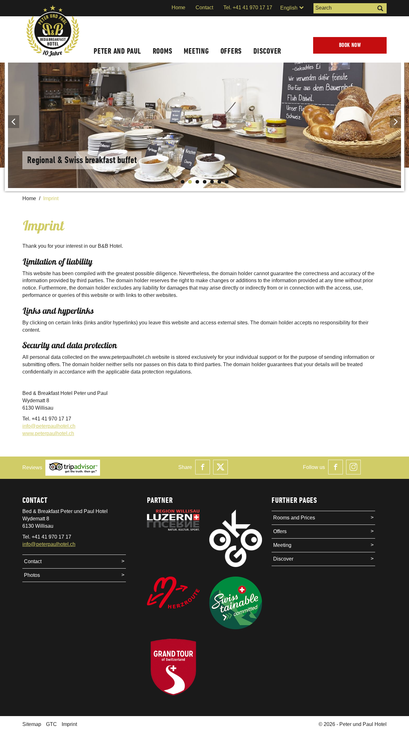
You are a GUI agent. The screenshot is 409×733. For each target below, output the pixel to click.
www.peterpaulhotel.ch (48, 433)
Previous (13, 121)
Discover (267, 51)
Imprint (69, 724)
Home (178, 7)
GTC (51, 724)
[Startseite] (52, 31)
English (289, 8)
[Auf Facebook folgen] (335, 467)
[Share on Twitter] (220, 467)
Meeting (196, 51)
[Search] (380, 8)
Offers (231, 51)
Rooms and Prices (294, 517)
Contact (204, 7)
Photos (32, 575)
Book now (350, 45)
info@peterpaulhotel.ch (48, 426)
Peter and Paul (117, 51)
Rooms (163, 51)
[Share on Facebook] (202, 467)
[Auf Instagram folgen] (353, 467)
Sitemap (31, 724)
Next (395, 121)
